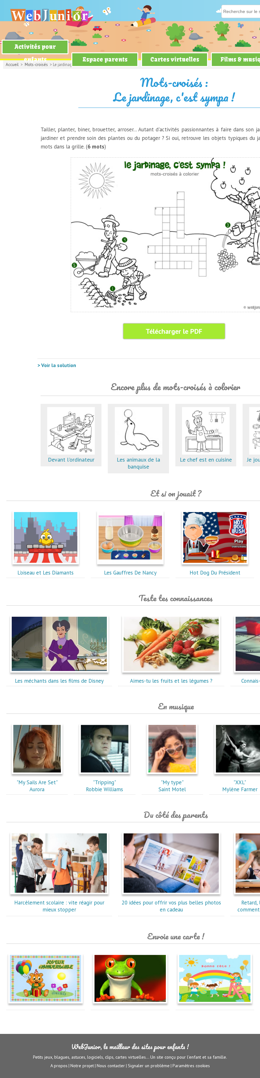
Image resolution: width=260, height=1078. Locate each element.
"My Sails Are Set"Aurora (37, 786)
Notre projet (82, 1065)
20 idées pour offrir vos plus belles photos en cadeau (171, 906)
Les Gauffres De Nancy (130, 572)
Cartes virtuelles (174, 59)
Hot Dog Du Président (215, 572)
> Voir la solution (56, 365)
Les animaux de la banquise (138, 463)
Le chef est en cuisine (206, 459)
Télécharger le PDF (174, 331)
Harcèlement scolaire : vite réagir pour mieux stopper (59, 906)
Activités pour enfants (35, 53)
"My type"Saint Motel (172, 786)
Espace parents (104, 59)
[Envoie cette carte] (45, 1004)
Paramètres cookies (191, 1065)
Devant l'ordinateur (71, 459)
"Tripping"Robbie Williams (104, 786)
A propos (59, 1065)
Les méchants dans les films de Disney (59, 680)
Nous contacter (111, 1065)
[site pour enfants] (49, 15)
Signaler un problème (149, 1065)
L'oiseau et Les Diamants (45, 572)
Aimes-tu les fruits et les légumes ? (171, 680)
